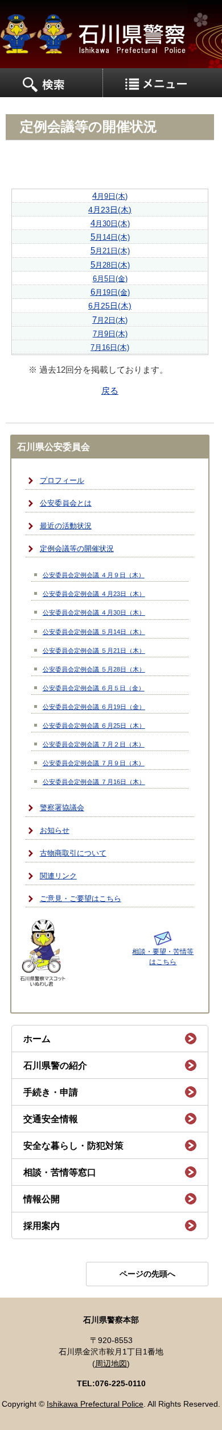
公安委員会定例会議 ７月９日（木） (94, 763)
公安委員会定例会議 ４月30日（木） (94, 612)
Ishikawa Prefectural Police (95, 1404)
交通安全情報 (50, 1119)
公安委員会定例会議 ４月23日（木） (94, 593)
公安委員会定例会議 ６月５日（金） (94, 688)
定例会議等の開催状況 (77, 549)
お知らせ (54, 831)
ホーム (37, 1039)
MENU (51, 83)
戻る (109, 390)
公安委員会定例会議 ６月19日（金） (94, 706)
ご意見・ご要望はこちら (80, 899)
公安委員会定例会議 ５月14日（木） (94, 631)
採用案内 (41, 1226)
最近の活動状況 (66, 526)
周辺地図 (111, 1364)
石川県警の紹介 (55, 1065)
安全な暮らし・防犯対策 (73, 1145)
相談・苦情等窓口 (59, 1172)
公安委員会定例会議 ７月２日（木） (94, 744)
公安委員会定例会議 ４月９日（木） (94, 575)
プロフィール (62, 481)
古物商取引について (73, 853)
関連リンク (58, 876)
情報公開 (41, 1199)
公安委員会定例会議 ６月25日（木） (94, 725)
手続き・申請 (50, 1092)
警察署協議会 (62, 808)
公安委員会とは (66, 503)
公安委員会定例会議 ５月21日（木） (94, 650)
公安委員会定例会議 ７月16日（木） (94, 781)
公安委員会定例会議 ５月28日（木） (94, 669)
